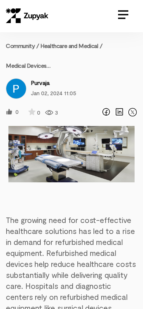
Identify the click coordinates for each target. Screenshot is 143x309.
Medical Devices (26, 65)
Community (22, 45)
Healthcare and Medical (69, 45)
